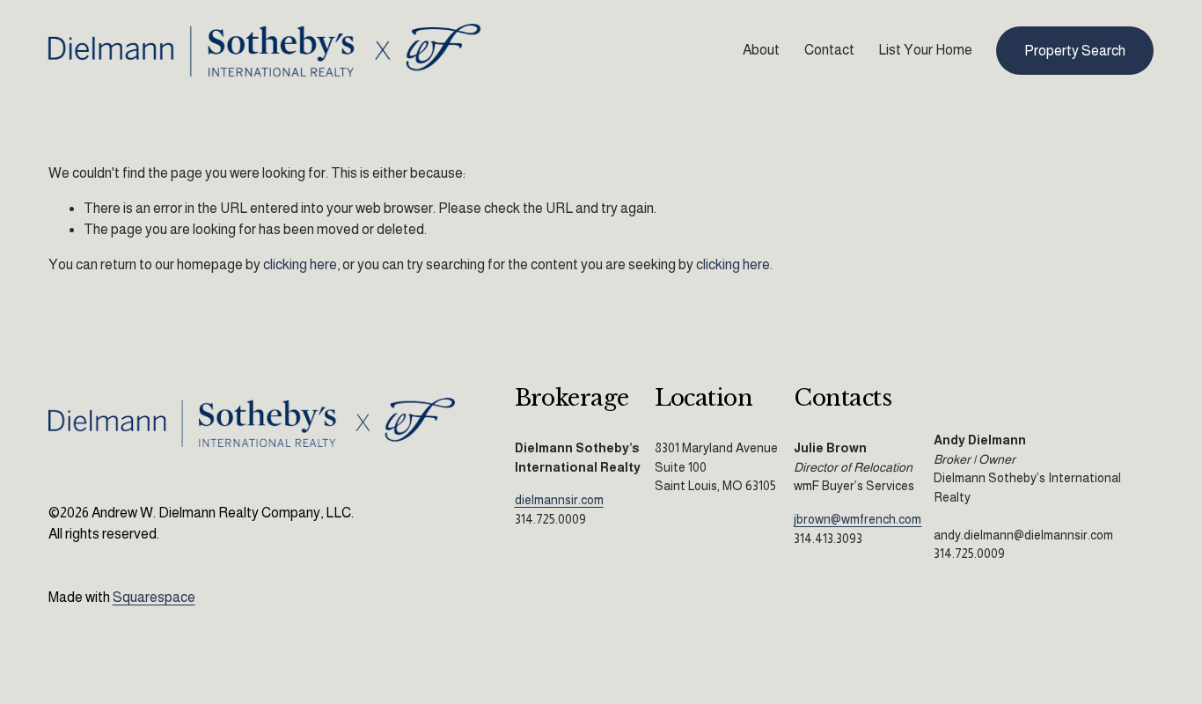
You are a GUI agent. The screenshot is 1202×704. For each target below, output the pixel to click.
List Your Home (925, 49)
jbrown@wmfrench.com (857, 519)
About (761, 49)
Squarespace (154, 597)
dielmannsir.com (559, 500)
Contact (829, 49)
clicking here (300, 264)
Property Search (1074, 50)
